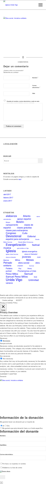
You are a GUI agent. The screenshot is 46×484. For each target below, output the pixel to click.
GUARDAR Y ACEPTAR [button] (8, 374)
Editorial (31, 236)
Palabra (9, 268)
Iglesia (11, 250)
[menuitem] (33, 5)
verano (9, 282)
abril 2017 (7, 194)
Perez (29, 268)
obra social (23, 262)
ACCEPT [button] (19, 300)
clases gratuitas (24, 227)
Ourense (31, 266)
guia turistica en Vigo (23, 248)
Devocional (13, 236)
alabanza (11, 216)
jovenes (26, 256)
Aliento (26, 216)
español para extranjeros (17, 239)
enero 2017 (7, 200)
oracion (20, 265)
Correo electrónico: (6, 454)
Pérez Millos (12, 273)
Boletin (20, 221)
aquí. (20, 179)
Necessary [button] (3, 338)
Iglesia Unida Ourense (12, 254)
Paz (20, 268)
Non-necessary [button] (5, 356)
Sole (35, 277)
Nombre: (3, 436)
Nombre (35, 77)
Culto (24, 233)
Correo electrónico (36, 87)
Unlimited (33, 280)
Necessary (6, 341)
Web (33, 93)
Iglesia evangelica (29, 251)
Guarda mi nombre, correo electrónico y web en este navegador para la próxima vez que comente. (23, 102)
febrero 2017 (8, 197)
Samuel (28, 273)
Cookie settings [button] (7, 300)
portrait (9, 271)
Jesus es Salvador (11, 257)
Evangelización (16, 244)
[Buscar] (33, 5)
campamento (12, 224)
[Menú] (39, 5)
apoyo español (24, 218)
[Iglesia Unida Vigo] (19, 5)
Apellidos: (3, 445)
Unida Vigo (14, 279)
